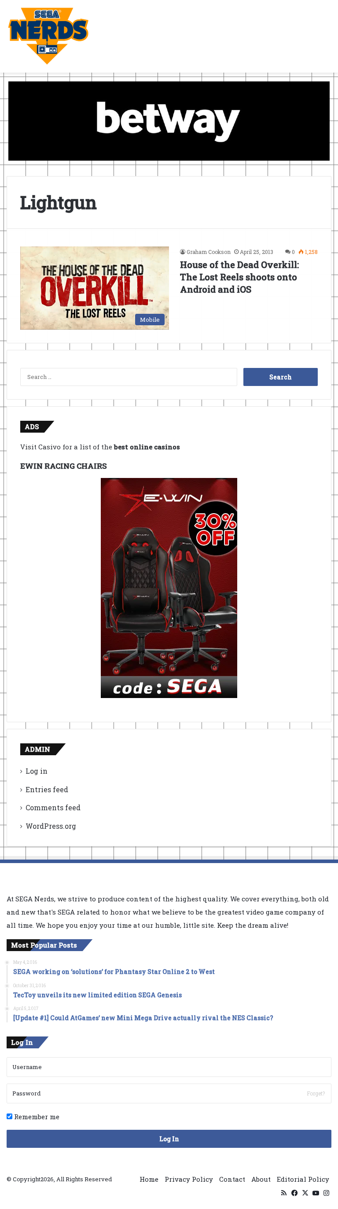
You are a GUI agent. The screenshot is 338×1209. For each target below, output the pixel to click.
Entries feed (47, 789)
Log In (169, 1139)
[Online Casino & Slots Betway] (169, 120)
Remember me (35, 1116)
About (261, 1179)
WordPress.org (51, 825)
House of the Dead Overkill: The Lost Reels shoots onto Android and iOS (239, 277)
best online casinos (147, 446)
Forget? (316, 1093)
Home (149, 1179)
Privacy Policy (189, 1179)
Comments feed (53, 807)
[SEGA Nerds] (48, 36)
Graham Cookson (209, 251)
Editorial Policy (303, 1179)
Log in (37, 770)
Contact (232, 1179)
